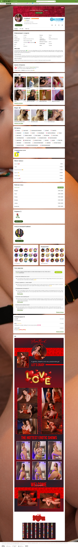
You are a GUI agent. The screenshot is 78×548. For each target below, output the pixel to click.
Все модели (3, 3)
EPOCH (29, 543)
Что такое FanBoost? (60, 21)
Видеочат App (36, 3)
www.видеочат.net (16, 543)
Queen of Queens (33, 67)
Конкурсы (30, 3)
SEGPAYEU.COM (35, 543)
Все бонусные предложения (22, 3)
